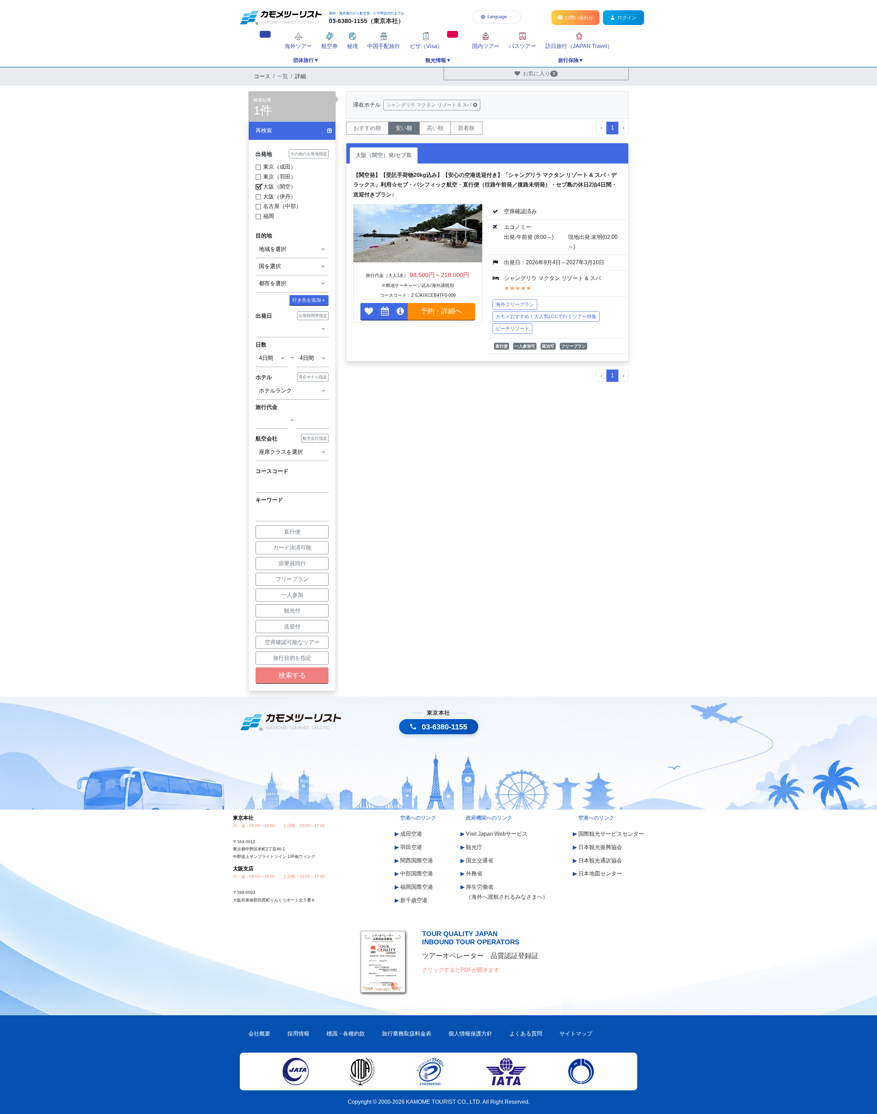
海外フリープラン (515, 304)
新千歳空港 (414, 900)
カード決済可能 (292, 547)
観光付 (292, 611)
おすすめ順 (367, 128)
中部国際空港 (416, 873)
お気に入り (539, 73)
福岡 (268, 216)
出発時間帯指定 (312, 315)
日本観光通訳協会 (600, 860)
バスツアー (522, 46)
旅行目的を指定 (292, 658)
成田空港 (411, 834)
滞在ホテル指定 (312, 377)
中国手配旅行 (383, 46)
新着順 (466, 128)
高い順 (435, 128)
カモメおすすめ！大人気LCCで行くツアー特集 (546, 316)
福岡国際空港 (416, 887)
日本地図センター (600, 873)
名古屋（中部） (282, 206)
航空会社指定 (314, 438)
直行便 (292, 532)
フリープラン (292, 579)
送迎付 (292, 626)
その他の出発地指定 (308, 154)
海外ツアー (298, 46)
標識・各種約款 (345, 1034)
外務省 (474, 873)
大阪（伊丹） (279, 196)
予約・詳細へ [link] (441, 311)
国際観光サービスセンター (611, 834)
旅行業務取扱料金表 (406, 1034)
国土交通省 (479, 860)
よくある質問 (525, 1034)
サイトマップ (575, 1034)
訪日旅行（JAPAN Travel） (579, 46)
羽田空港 (411, 847)
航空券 (329, 46)
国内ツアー (485, 46)
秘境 (352, 46)
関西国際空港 (416, 860)
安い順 (404, 128)
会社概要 (259, 1034)
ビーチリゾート (512, 328)
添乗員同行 (292, 563)
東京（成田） (279, 167)
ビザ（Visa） (426, 46)
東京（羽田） (279, 177)
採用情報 (298, 1034)
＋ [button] (309, 300)
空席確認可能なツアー (292, 642)
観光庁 (474, 847)
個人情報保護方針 (470, 1034)
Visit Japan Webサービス (497, 834)
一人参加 (292, 595)
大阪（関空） (279, 187)
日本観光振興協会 (600, 847)
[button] (292, 131)
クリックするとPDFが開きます (460, 970)
